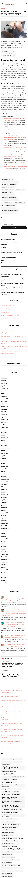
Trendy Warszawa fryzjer (10, 55)
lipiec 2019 (3, 510)
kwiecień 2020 (4, 494)
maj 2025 (3, 417)
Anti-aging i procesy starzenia (8, 239)
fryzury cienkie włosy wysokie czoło (10, 200)
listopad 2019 (4, 507)
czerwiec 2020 (4, 489)
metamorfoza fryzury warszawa (8, 205)
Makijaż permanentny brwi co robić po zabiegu (12, 809)
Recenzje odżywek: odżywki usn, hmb (10, 315)
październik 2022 (5, 448)
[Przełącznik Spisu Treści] (13, 52)
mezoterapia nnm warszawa (9, 846)
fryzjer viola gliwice (6, 192)
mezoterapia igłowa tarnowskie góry (9, 840)
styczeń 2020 (4, 502)
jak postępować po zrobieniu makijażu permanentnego (10, 785)
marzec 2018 (4, 546)
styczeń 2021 (4, 474)
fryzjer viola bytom (20, 189)
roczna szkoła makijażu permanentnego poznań (12, 870)
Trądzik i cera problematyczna (8, 257)
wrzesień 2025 (4, 406)
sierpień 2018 (4, 533)
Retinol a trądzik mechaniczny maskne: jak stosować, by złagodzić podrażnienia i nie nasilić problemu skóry (16, 598)
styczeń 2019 (4, 520)
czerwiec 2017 (4, 570)
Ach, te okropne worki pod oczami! (9, 696)
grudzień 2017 (4, 554)
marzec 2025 (4, 422)
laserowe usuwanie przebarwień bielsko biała (12, 802)
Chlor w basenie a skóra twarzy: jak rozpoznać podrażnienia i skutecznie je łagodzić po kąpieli (15, 624)
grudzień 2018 (4, 523)
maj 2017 (3, 572)
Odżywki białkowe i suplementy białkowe (11, 318)
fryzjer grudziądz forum (7, 189)
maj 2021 (3, 463)
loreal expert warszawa (20, 202)
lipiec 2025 (3, 411)
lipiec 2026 (3, 380)
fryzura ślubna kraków (18, 776)
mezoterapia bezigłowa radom (11, 824)
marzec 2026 (4, 391)
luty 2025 (3, 424)
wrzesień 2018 (4, 531)
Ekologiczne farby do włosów (8, 187)
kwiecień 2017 (4, 575)
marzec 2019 (4, 515)
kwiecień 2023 (4, 437)
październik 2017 (5, 559)
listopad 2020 (4, 476)
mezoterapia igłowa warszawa (8, 843)
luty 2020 (3, 500)
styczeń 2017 (4, 582)
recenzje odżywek (18, 868)
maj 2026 (3, 386)
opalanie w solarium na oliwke (8, 857)
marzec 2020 (4, 497)
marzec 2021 (4, 468)
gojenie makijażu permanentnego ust (10, 779)
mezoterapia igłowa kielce (7, 835)
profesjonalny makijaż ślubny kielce (10, 210)
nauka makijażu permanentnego (7, 854)
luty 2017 (3, 580)
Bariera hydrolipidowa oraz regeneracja (10, 242)
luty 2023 (3, 440)
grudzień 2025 (4, 399)
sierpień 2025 (4, 409)
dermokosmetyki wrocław (17, 761)
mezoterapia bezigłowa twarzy (8, 830)
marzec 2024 (4, 430)
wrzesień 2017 (4, 562)
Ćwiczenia (3, 247)
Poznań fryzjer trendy (7, 53)
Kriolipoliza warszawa (11, 794)
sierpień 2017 (4, 564)
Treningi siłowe (5, 312)
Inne (2, 250)
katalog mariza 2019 (7, 789)
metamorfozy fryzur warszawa (8, 207)
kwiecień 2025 (4, 419)
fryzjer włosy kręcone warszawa (9, 197)
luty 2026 (3, 393)
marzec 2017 (4, 577)
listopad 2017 (4, 557)
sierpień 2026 (4, 378)
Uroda (3, 8)
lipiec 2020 (3, 487)
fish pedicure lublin (8, 774)
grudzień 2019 (4, 505)
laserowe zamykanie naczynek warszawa (11, 806)
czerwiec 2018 (4, 538)
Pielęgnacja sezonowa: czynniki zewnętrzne (11, 252)
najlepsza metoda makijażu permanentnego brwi (12, 851)
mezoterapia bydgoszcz (8, 832)
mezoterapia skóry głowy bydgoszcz (13, 849)
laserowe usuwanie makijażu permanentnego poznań (9, 797)
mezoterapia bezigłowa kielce (9, 819)
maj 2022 (3, 456)
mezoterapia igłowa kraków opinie (12, 838)
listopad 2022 (4, 445)
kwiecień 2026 (4, 388)
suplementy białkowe (7, 876)
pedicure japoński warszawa (10, 860)
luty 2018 (3, 549)
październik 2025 (5, 404)
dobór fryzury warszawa (7, 179)
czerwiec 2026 (4, 383)
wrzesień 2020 (4, 481)
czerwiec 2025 (4, 414)
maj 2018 (3, 541)
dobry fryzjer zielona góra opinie (9, 184)
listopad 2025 (4, 401)
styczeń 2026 (4, 396)
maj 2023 (3, 435)
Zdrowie (3, 262)
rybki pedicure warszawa (7, 873)
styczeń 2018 (4, 551)
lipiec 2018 (3, 536)
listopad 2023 (4, 432)
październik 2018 (5, 528)
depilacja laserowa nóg (6, 761)
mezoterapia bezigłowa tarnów (10, 827)
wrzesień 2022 (4, 450)
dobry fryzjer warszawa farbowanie (10, 768)
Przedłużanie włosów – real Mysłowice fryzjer (15, 147)
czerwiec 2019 (4, 513)
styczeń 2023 (4, 443)
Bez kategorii (4, 244)
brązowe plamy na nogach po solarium (12, 759)
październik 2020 (5, 479)
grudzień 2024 (4, 427)
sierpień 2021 (4, 461)
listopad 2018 (4, 525)
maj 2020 (3, 492)
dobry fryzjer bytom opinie (6, 764)
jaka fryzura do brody (7, 202)
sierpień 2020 (4, 484)
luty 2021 (3, 471)
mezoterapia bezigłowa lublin (8, 821)
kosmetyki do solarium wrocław (10, 791)
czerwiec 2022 (4, 453)
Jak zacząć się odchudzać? (7, 305)
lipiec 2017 (3, 567)
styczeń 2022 (4, 458)
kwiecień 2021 (4, 466)
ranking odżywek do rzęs (7, 868)
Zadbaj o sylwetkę (5, 309)
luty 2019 (3, 518)
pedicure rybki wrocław (7, 862)
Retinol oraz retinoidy (6, 255)
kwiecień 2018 (4, 544)
